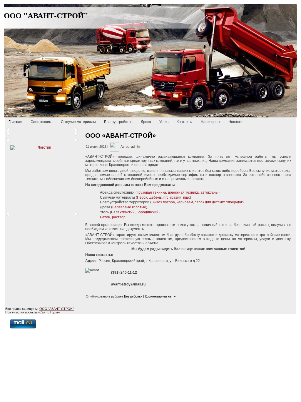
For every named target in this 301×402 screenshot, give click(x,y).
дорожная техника (183, 192)
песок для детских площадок (219, 202)
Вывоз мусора (163, 202)
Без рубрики (133, 296)
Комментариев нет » (160, 296)
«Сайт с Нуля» (49, 312)
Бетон (105, 217)
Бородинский (147, 212)
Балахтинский (123, 212)
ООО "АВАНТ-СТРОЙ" (46, 15)
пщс (186, 197)
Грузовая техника (151, 192)
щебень (155, 197)
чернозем (185, 202)
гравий (175, 197)
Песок (142, 197)
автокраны (209, 192)
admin (135, 146)
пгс (165, 197)
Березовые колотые (129, 207)
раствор (119, 217)
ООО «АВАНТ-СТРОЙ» (120, 135)
